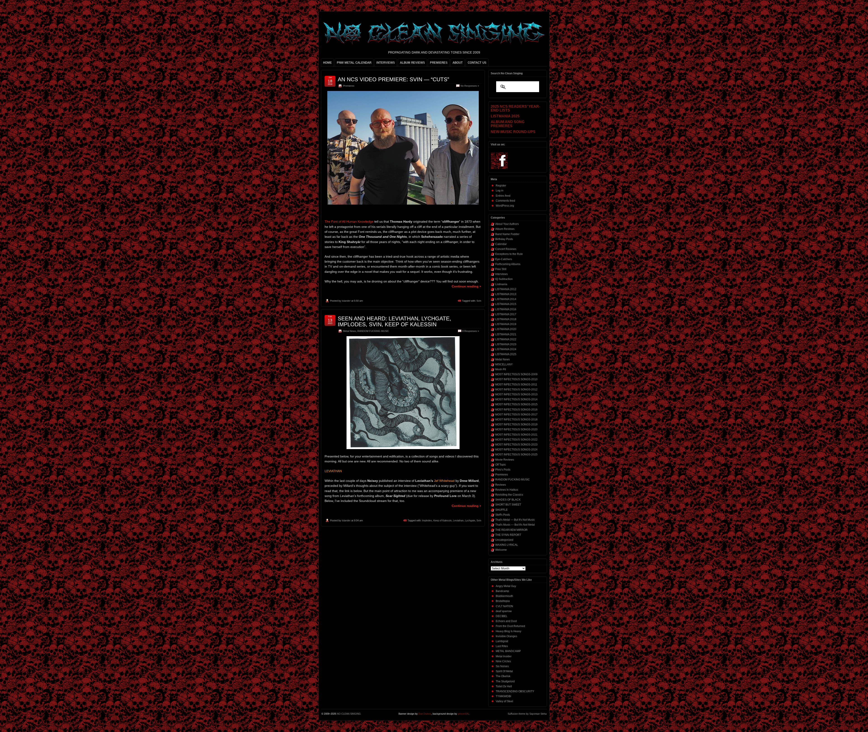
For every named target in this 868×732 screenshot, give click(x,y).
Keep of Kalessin (442, 520)
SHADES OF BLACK (508, 499)
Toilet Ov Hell (504, 686)
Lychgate (470, 520)
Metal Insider (504, 656)
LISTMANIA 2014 (505, 299)
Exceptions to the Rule (509, 254)
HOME (327, 62)
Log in (499, 190)
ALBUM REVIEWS (412, 62)
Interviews (501, 274)
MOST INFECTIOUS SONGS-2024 (516, 449)
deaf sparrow (504, 611)
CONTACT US (477, 62)
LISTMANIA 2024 (505, 349)
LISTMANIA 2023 (505, 344)
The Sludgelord (505, 681)
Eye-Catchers (503, 259)
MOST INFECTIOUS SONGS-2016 (516, 409)
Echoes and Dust (506, 621)
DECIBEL (501, 616)
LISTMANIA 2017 (505, 314)
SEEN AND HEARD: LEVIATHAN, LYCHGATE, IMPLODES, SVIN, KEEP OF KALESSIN (394, 321)
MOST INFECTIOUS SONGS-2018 (516, 419)
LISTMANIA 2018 (505, 319)
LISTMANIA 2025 (505, 354)
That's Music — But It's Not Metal (515, 524)
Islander (346, 300)
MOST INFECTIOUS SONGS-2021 (516, 434)
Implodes (427, 520)
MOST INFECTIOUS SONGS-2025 (516, 454)
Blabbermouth (504, 596)
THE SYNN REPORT (508, 534)
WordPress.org (505, 205)
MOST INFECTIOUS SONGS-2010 (516, 379)
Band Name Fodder (507, 234)
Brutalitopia (503, 601)
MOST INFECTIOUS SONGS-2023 (516, 444)
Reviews (500, 484)
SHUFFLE (501, 509)
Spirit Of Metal (504, 671)
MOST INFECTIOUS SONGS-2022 (516, 439)
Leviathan (458, 520)
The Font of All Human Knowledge (349, 221)
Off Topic (500, 464)
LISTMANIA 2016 (505, 309)
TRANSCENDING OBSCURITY (515, 691)
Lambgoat (502, 641)
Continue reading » (466, 286)
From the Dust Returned (510, 626)
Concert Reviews (505, 249)
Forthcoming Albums (507, 264)
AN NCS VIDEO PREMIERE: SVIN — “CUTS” (393, 79)
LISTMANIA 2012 (505, 289)
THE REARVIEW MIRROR (511, 530)
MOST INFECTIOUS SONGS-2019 (516, 424)
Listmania (501, 284)
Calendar (501, 244)
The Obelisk (503, 676)
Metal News (349, 331)
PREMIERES (439, 62)
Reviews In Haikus (506, 489)
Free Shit (500, 269)
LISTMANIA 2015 (505, 304)
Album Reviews (504, 229)
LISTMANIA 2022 (505, 339)
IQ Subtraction (504, 279)
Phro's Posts (502, 469)
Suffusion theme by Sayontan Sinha (527, 713)
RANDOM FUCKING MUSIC (373, 331)
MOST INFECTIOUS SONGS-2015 (516, 404)
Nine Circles (503, 661)
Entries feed (503, 195)
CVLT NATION (504, 606)
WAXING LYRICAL (506, 544)
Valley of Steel (504, 701)
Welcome (501, 549)
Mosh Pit (500, 369)
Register (501, 185)
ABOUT (458, 62)
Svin (478, 300)
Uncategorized (504, 539)
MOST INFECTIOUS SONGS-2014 (516, 399)
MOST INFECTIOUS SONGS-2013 (516, 394)
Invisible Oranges (506, 636)
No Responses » (469, 85)
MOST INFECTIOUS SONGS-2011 (516, 384)
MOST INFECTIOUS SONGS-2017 (516, 414)
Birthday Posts (504, 239)
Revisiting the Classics (509, 494)
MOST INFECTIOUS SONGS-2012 (516, 389)
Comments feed (505, 200)
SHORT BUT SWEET (508, 504)
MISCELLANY (504, 364)
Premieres (348, 85)
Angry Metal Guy (506, 586)
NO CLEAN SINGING (349, 713)
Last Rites (502, 646)
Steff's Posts (502, 514)
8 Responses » (470, 331)
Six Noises (502, 666)
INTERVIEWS (385, 62)
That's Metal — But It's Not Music (515, 519)
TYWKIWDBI (503, 696)
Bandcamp (502, 591)
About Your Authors (507, 224)
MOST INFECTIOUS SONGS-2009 (516, 374)
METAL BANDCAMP (508, 651)
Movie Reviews (504, 459)
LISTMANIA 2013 (505, 294)
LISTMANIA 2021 (505, 334)
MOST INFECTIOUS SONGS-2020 (516, 429)
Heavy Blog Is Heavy (508, 631)
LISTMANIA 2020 (505, 329)
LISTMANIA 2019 (505, 324)
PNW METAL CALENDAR (354, 62)
